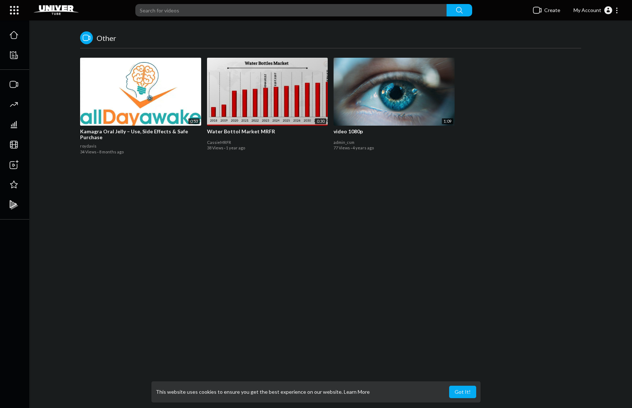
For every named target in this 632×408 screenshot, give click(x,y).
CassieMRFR (219, 142)
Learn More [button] (357, 392)
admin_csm (344, 142)
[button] (596, 10)
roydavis (88, 146)
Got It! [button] (463, 392)
